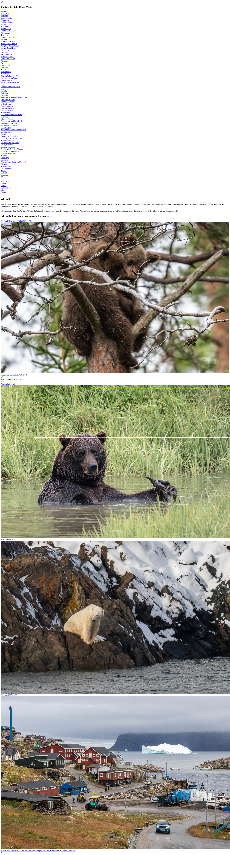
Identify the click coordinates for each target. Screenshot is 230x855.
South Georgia (6, 18)
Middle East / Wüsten (9, 44)
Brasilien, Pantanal (8, 100)
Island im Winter (7, 119)
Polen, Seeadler (7, 145)
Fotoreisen (5, 14)
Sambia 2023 (6, 29)
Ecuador (4, 91)
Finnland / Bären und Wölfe (11, 115)
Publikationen (6, 188)
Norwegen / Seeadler (9, 123)
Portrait (3, 186)
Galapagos (5, 93)
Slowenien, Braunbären (10, 151)
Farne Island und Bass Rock (11, 121)
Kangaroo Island (7, 57)
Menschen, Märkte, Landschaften (13, 130)
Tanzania (4, 35)
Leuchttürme (6, 168)
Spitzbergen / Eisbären (9, 125)
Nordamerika (6, 72)
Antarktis (4, 16)
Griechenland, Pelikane (10, 143)
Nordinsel (4, 67)
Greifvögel (5, 158)
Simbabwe (5, 26)
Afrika (3, 24)
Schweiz (4, 156)
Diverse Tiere (6, 132)
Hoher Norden (6, 104)
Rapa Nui (4, 95)
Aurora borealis (7, 106)
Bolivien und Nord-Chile (10, 87)
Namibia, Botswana (8, 42)
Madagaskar (5, 33)
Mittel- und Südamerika (10, 82)
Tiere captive (6, 166)
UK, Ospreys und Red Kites (11, 138)
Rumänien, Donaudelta (9, 136)
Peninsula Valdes (7, 102)
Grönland (4, 117)
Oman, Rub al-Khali (8, 48)
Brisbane (4, 52)
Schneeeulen (6, 113)
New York (5, 74)
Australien (5, 50)
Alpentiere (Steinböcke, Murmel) (13, 162)
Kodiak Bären (6, 80)
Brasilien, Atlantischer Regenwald (14, 97)
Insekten (4, 173)
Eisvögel (4, 164)
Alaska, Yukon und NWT (10, 76)
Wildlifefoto (5, 181)
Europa (3, 134)
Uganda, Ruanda (7, 37)
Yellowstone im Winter (9, 78)
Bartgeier (4, 160)
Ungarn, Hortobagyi (8, 147)
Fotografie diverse (8, 153)
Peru (2, 85)
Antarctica (5, 20)
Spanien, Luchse (7, 140)
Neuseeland (5, 65)
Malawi (4, 39)
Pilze (3, 179)
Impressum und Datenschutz (48, 851)
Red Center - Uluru (8, 54)
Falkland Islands (7, 22)
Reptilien (4, 175)
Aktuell (4, 183)
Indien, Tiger (6, 128)
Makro (3, 171)
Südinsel (4, 69)
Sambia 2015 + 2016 (9, 31)
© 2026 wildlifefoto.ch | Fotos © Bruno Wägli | (19, 851)
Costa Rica (5, 89)
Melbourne (5, 61)
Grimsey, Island (7, 110)
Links (3, 190)
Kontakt (4, 192)
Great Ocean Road (8, 59)
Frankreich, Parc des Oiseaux (12, 149)
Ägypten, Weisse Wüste (10, 46)
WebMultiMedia (68, 851)
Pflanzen (4, 177)
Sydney (4, 63)
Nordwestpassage (7, 108)
